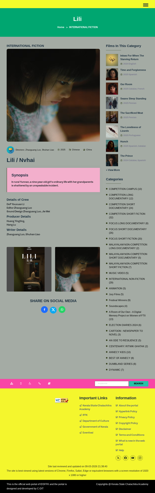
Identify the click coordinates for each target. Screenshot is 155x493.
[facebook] (125, 458)
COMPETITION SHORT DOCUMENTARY (122, 206)
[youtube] (132, 458)
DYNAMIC (116, 370)
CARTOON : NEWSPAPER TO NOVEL (126, 333)
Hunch (124, 141)
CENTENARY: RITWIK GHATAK (128, 346)
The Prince (126, 156)
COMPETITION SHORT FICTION (127, 216)
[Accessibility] (30, 383)
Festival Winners (119, 300)
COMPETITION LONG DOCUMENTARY (121, 197)
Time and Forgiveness (133, 70)
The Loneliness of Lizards (130, 129)
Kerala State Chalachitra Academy (95, 407)
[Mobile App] (21, 383)
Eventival (87, 433)
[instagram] (140, 458)
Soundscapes (118, 306)
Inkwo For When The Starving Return (132, 57)
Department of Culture (95, 421)
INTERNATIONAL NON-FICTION (127, 281)
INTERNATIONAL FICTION (83, 27)
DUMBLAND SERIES (122, 364)
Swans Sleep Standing (133, 98)
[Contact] (39, 383)
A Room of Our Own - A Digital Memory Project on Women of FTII (127, 315)
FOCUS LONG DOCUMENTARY (128, 223)
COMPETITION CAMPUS (125, 189)
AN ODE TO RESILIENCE (125, 340)
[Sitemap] (12, 383)
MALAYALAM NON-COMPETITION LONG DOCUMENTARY (128, 246)
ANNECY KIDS (120, 352)
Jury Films (116, 294)
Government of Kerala (95, 427)
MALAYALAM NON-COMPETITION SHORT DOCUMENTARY (128, 256)
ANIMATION (117, 288)
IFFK (85, 415)
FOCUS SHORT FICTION (125, 238)
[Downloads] (49, 383)
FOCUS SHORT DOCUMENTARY (128, 231)
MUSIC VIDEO (119, 273)
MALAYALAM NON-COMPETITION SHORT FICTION (128, 265)
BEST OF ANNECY (121, 358)
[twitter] (118, 458)
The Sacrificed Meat (131, 113)
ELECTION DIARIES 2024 (125, 325)
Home (60, 27)
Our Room (126, 84)
